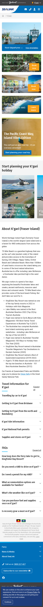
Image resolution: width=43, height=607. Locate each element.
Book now (34, 66)
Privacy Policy (32, 592)
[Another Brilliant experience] (14, 3)
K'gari (9, 16)
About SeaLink (8, 556)
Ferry (4, 547)
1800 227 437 (20, 564)
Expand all (36, 388)
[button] (31, 48)
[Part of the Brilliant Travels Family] (19, 586)
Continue (7, 602)
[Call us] (30, 9)
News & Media (8, 552)
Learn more (33, 108)
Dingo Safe (25, 374)
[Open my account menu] (34, 9)
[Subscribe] (25, 9)
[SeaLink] (9, 9)
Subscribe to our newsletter (15, 571)
